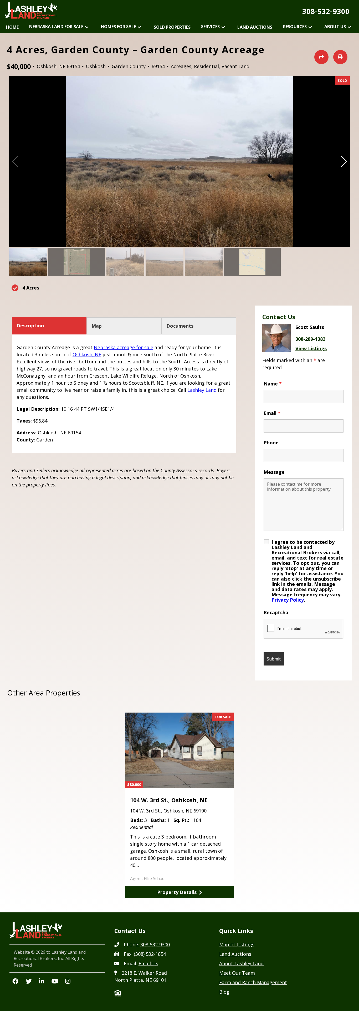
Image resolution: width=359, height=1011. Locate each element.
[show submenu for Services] (223, 27)
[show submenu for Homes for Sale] (139, 27)
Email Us (148, 963)
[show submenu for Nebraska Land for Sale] (86, 27)
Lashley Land (202, 390)
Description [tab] (30, 325)
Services (210, 26)
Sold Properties (172, 27)
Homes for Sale (118, 26)
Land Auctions (254, 27)
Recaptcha (276, 612)
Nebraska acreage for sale (123, 347)
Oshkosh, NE (87, 354)
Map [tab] (96, 326)
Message (274, 472)
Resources (295, 26)
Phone (271, 442)
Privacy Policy (287, 600)
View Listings (311, 348)
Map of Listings (236, 944)
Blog (224, 992)
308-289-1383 (310, 339)
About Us (335, 26)
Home (12, 27)
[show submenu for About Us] (349, 27)
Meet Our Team (237, 973)
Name (273, 383)
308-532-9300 (326, 11)
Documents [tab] (179, 326)
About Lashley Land (241, 963)
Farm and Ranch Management (253, 982)
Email (272, 413)
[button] (343, 161)
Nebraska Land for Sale (56, 26)
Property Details (177, 892)
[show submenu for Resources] (310, 27)
